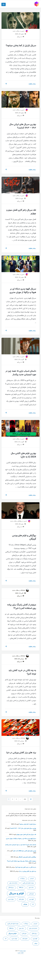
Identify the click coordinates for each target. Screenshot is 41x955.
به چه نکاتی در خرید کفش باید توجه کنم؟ (22, 672)
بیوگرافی (19, 521)
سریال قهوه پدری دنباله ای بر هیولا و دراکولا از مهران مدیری (23, 290)
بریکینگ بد (22, 878)
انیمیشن (32, 878)
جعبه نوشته (23, 951)
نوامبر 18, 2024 (20, 277)
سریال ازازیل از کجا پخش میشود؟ (21, 45)
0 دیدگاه (20, 37)
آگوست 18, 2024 (19, 360)
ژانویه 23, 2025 (20, 34)
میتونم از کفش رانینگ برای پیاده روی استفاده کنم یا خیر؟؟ (21, 606)
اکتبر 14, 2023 (19, 593)
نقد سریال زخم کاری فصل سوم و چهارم (21, 211)
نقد (33, 904)
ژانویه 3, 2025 (19, 199)
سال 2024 (21, 887)
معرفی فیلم (21, 899)
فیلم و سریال (16, 893)
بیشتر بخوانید (32, 84)
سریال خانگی (11, 887)
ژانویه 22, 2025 (20, 113)
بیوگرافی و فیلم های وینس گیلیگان (24, 537)
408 (25, 799)
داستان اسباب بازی (13, 883)
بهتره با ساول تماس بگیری (28, 883)
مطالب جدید (16, 31)
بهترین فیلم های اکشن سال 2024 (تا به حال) (23, 455)
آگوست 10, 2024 (19, 442)
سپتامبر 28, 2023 (19, 659)
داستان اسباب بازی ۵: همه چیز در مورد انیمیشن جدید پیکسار (21, 372)
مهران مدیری (11, 899)
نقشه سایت (20, 953)
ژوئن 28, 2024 (20, 524)
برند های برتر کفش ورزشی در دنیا (21, 752)
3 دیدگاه (20, 445)
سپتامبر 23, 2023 (19, 741)
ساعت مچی (31, 887)
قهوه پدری (31, 899)
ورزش (25, 904)
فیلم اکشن (31, 894)
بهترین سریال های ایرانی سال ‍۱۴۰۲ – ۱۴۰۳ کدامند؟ (22, 126)
